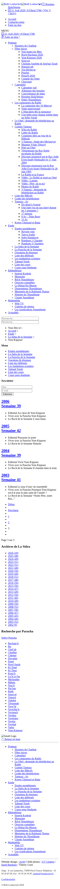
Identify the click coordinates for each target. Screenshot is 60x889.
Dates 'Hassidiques (31, 99)
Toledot (12, 700)
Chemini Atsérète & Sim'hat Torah (39, 63)
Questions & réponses (26, 252)
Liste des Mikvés (23, 195)
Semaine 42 (11, 430)
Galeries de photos (24, 306)
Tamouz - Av (21, 201)
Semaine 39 (11, 406)
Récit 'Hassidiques (24, 279)
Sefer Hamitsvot (29, 237)
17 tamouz (26, 213)
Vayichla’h (13, 709)
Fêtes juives (21, 48)
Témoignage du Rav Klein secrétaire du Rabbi (35, 152)
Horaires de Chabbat (25, 45)
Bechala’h (13, 643)
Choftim (12, 652)
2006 (5, 401)
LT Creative (48, 861)
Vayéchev (13, 718)
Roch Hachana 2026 (32, 54)
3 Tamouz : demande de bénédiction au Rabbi (33, 191)
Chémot (12, 655)
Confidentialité (8, 879)
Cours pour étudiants (25, 267)
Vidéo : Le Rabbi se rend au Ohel (39, 177)
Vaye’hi (12, 706)
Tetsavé (12, 697)
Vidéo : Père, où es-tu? (33, 183)
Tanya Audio (28, 234)
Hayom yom (27, 231)
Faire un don (14, 25)
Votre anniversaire (30, 108)
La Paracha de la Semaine (28, 249)
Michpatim (13, 679)
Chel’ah (12, 649)
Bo (9, 646)
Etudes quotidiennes (25, 228)
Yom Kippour (15, 730)
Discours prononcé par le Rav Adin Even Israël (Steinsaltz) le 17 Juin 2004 (39, 159)
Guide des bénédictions (27, 198)
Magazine (20, 276)
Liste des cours (22, 264)
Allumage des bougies (33, 90)
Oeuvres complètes (25, 282)
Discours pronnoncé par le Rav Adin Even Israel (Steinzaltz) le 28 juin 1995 (39, 168)
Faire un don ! (12, 37)
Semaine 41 (11, 479)
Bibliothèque (15, 270)
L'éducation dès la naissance (36, 111)
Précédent (13, 510)
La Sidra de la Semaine (27, 246)
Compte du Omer (30, 78)
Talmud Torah (22, 261)
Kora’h (12, 673)
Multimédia (14, 300)
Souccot (25, 60)
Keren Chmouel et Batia (27, 222)
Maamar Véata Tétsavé (33, 144)
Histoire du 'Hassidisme (27, 294)
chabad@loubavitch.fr (43, 873)
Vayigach (13, 712)
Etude (11, 225)
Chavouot (26, 81)
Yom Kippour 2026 (31, 57)
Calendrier (20, 84)
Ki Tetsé (12, 667)
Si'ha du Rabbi (29, 129)
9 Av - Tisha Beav (30, 216)
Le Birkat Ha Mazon (25, 285)
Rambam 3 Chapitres (32, 243)
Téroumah (13, 703)
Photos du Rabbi (30, 186)
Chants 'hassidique (24, 297)
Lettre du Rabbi (29, 132)
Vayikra (12, 715)
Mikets (11, 682)
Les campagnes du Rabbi (28, 102)
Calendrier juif (28, 87)
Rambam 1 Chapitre (31, 240)
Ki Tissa (12, 670)
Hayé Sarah (14, 664)
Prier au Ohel (28, 147)
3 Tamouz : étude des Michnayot (38, 141)
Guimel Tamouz (23, 126)
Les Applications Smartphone (30, 309)
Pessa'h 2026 (28, 75)
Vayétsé (12, 724)
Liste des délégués (24, 255)
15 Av (24, 219)
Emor (11, 661)
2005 (5, 426)
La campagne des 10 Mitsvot (36, 105)
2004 (5, 450)
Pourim (25, 72)
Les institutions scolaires (27, 258)
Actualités (13, 312)
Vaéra (11, 727)
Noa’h (11, 685)
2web (22, 861)
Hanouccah (27, 66)
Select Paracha (9, 637)
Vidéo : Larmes (29, 180)
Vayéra (11, 721)
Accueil (12, 19)
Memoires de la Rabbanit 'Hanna (32, 291)
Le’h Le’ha (14, 676)
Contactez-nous (16, 22)
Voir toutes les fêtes (31, 51)
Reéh (11, 691)
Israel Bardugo (9, 864)
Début (11, 504)
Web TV (19, 303)
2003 (5, 475)
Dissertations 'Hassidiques (28, 288)
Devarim (12, 658)
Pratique (12, 42)
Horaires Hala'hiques (32, 96)
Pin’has (12, 688)
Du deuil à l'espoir (30, 204)
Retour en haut (12, 739)
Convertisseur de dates (33, 93)
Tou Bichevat (28, 69)
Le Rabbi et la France (32, 174)
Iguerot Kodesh (23, 273)
